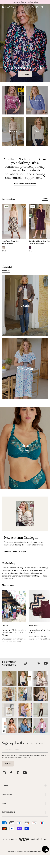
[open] (45, 785)
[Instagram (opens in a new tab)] (25, 663)
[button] (46, 7)
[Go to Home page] (9, 7)
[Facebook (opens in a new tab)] (32, 663)
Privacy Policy (27, 758)
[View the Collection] (13, 100)
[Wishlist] (37, 7)
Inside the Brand (35, 625)
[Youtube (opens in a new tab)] (45, 663)
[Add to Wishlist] (23, 206)
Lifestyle (5, 625)
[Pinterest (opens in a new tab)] (38, 663)
